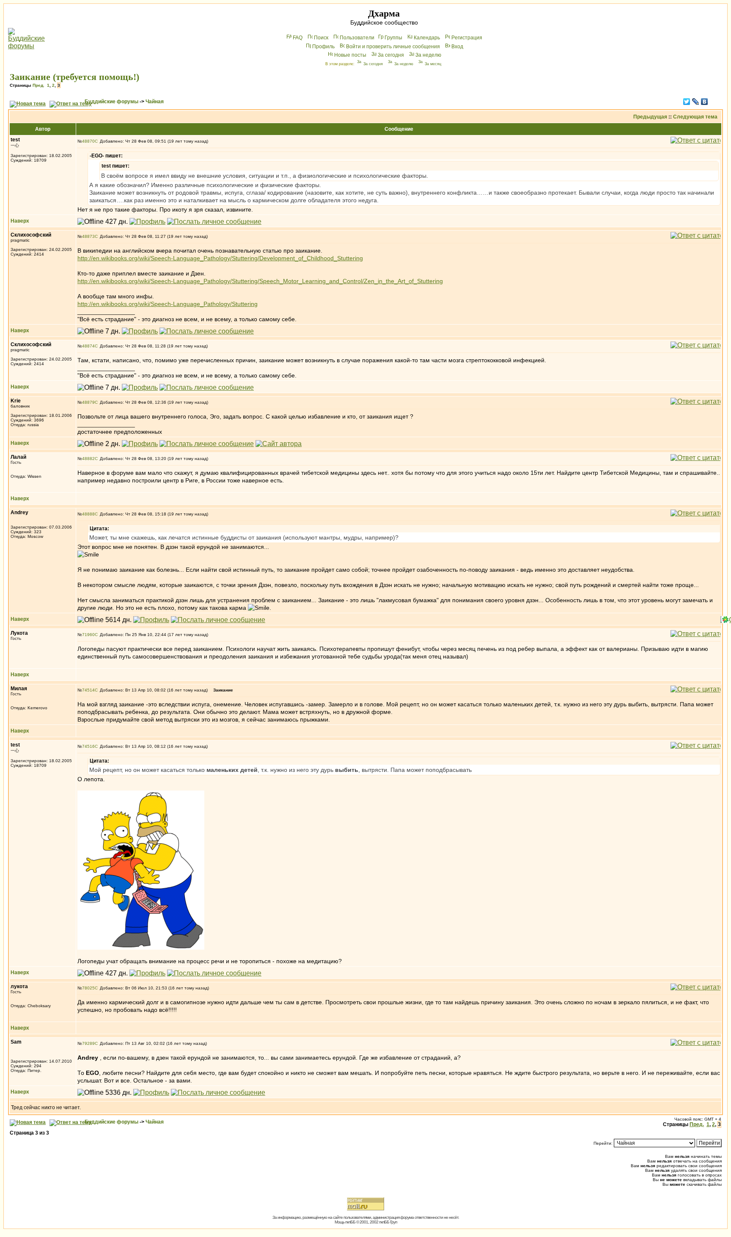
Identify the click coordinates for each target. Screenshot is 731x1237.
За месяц (433, 64)
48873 (88, 236)
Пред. (38, 85)
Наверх (20, 221)
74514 (88, 690)
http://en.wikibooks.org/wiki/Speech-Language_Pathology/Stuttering (167, 303)
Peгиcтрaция (466, 38)
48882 (88, 458)
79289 (88, 1043)
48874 (88, 346)
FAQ (297, 38)
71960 (88, 634)
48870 (88, 141)
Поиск (321, 38)
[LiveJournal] (695, 101)
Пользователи (357, 38)
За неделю (428, 55)
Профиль (323, 47)
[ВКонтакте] (704, 101)
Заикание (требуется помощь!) (74, 77)
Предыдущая (650, 117)
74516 (88, 746)
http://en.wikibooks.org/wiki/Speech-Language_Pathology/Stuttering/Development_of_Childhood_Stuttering (220, 258)
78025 (88, 988)
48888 (88, 514)
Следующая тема (695, 117)
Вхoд (457, 47)
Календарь (427, 38)
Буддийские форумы (111, 102)
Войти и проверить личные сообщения (393, 47)
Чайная (155, 102)
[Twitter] (686, 101)
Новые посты (350, 55)
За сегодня (391, 55)
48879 (88, 402)
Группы (393, 38)
